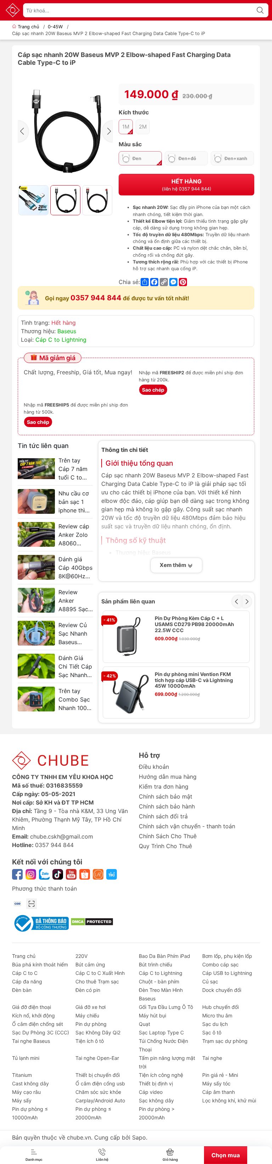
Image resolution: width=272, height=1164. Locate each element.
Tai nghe (212, 1058)
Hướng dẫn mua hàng (168, 776)
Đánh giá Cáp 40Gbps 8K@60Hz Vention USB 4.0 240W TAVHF (75, 568)
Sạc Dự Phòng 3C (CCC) (40, 1032)
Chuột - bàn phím (159, 981)
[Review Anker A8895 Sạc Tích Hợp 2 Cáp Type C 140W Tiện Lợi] (36, 600)
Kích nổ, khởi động (33, 1015)
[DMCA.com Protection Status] (91, 921)
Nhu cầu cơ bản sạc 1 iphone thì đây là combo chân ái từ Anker (75, 502)
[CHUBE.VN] (13, 10)
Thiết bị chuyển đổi (97, 1075)
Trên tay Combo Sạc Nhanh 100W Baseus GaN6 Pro (75, 699)
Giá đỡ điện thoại (31, 1007)
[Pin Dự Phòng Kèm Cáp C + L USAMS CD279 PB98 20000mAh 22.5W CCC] (129, 637)
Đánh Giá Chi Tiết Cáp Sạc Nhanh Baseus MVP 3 (75, 666)
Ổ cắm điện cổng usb (100, 1083)
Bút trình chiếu (155, 964)
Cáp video (151, 1092)
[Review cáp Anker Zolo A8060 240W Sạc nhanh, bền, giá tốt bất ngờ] (36, 534)
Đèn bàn (22, 990)
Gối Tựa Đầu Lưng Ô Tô (166, 1007)
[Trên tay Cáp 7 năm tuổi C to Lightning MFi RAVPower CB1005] (36, 468)
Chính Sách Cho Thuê (168, 836)
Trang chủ (28, 26)
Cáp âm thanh (218, 1092)
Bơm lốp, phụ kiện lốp (227, 956)
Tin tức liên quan (43, 445)
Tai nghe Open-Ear (97, 1058)
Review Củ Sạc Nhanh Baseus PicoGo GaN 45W (74, 633)
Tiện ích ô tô (89, 1041)
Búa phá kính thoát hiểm (40, 964)
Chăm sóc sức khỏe (98, 1092)
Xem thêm (173, 565)
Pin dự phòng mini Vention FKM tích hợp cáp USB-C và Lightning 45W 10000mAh (194, 680)
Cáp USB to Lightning (227, 973)
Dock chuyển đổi (221, 990)
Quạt (144, 1024)
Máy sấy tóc (216, 1083)
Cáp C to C (25, 973)
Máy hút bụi (152, 1015)
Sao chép (153, 390)
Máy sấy (22, 1100)
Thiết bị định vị (156, 1083)
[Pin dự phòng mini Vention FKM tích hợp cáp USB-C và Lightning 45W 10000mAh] (129, 693)
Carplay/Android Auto (100, 1100)
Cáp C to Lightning (60, 339)
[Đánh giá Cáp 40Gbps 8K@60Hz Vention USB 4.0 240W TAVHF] (36, 567)
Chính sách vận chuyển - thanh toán (187, 826)
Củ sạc (210, 981)
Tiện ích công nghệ (161, 1075)
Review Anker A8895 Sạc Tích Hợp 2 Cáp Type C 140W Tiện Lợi (74, 601)
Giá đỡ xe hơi (90, 1007)
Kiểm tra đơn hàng (163, 786)
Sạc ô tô (211, 1032)
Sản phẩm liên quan (128, 601)
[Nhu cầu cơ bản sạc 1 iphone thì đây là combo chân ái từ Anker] (36, 501)
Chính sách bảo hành (167, 806)
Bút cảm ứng (90, 964)
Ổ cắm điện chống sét (37, 1024)
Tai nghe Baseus (31, 1041)
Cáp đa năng (27, 981)
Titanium (22, 1075)
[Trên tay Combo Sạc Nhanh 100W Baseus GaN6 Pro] (36, 699)
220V (81, 956)
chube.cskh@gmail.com (61, 836)
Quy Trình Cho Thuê (165, 846)
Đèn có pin (87, 990)
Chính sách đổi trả (163, 816)
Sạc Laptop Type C (161, 1032)
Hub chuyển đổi (220, 1007)
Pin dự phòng (91, 1024)
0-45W (55, 26)
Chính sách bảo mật (165, 796)
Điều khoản (154, 766)
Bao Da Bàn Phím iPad (164, 956)
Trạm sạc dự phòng (225, 1041)
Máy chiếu (87, 1015)
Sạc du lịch (215, 1024)
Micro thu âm (217, 1015)
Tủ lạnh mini (25, 1058)
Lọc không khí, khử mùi (229, 1100)
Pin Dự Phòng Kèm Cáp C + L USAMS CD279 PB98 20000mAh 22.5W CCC (194, 624)
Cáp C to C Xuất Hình (100, 973)
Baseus (66, 331)
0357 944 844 (95, 298)
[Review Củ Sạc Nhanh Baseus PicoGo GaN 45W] (36, 633)
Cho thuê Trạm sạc (97, 981)
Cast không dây (30, 1083)
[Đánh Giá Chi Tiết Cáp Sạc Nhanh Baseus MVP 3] (36, 666)
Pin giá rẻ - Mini (220, 1075)
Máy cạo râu (26, 1092)
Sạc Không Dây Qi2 (97, 1032)
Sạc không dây (156, 1100)
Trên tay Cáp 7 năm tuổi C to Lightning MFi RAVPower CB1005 (72, 469)
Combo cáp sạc (220, 964)
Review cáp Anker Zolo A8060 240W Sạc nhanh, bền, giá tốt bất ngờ (73, 535)
